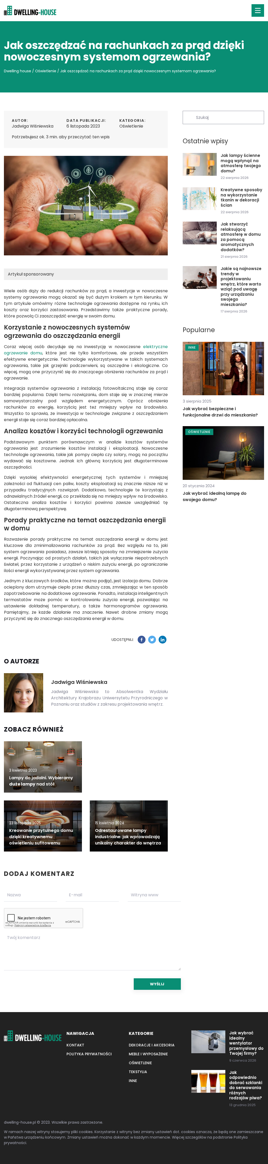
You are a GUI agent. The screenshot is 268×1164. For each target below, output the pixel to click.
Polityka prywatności (89, 1054)
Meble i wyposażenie (148, 1054)
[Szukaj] (189, 117)
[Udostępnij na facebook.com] (142, 640)
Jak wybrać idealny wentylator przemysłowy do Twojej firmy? (246, 1043)
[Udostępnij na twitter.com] (152, 640)
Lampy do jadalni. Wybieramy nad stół (41, 781)
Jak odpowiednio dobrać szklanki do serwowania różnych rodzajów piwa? (245, 1085)
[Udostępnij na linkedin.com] (162, 640)
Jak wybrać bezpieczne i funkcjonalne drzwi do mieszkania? (220, 412)
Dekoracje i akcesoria (152, 1045)
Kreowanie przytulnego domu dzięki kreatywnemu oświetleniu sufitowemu (41, 836)
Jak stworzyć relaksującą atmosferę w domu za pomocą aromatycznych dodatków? (241, 237)
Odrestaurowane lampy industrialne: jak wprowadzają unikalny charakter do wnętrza (128, 836)
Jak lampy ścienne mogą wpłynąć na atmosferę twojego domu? (241, 163)
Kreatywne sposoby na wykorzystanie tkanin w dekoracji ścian (241, 197)
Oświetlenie (131, 126)
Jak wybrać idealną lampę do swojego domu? (215, 496)
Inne (133, 1080)
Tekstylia (138, 1071)
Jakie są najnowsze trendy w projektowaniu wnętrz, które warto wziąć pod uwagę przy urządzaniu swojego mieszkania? (241, 286)
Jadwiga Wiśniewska (32, 126)
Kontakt (75, 1045)
